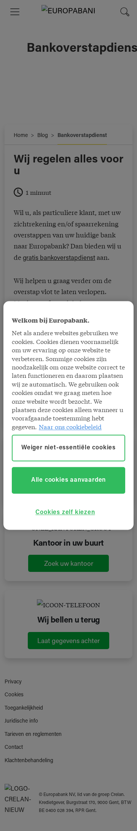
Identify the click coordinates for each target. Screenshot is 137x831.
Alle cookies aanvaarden (68, 481)
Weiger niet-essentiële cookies (68, 448)
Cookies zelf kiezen (65, 512)
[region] (68, 415)
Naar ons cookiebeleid (70, 426)
